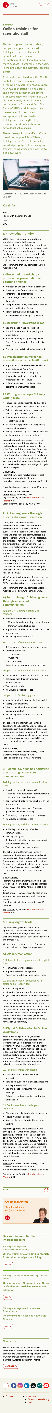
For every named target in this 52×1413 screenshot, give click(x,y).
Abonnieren (11, 1366)
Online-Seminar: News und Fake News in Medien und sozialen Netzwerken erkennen (26, 1286)
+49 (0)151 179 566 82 (15, 1210)
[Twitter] (33, 1387)
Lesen (8, 1264)
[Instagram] (20, 1387)
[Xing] (40, 1387)
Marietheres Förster (15, 1207)
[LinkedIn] (27, 1387)
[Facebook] (14, 1387)
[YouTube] (46, 1387)
